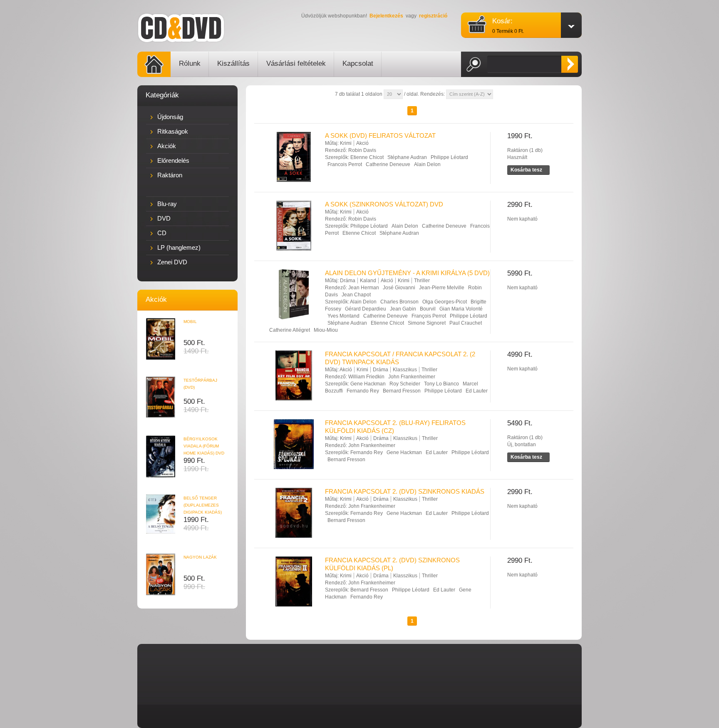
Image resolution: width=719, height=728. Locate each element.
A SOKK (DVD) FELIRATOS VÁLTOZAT (380, 135)
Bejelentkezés (386, 16)
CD (161, 232)
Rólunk (190, 63)
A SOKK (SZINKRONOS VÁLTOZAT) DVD (384, 204)
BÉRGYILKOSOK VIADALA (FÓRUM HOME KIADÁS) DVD (203, 446)
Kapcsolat (357, 63)
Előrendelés (173, 160)
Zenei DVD (172, 262)
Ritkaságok (172, 131)
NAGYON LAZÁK (200, 557)
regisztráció (433, 16)
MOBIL (190, 321)
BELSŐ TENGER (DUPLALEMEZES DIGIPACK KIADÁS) (202, 505)
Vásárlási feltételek (296, 63)
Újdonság (170, 116)
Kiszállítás (233, 63)
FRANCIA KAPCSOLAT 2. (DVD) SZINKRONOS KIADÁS (404, 491)
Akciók (166, 145)
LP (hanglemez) (179, 247)
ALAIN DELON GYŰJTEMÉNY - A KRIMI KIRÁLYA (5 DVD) (407, 272)
